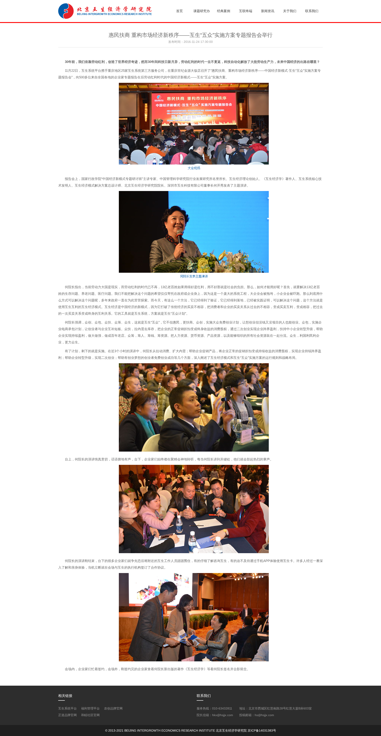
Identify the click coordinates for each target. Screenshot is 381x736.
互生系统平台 (67, 708)
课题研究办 (201, 11)
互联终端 (245, 11)
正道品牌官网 (67, 715)
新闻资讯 (267, 11)
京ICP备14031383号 (262, 730)
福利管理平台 (90, 708)
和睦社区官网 (90, 715)
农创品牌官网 (113, 708)
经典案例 (223, 11)
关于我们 (289, 11)
